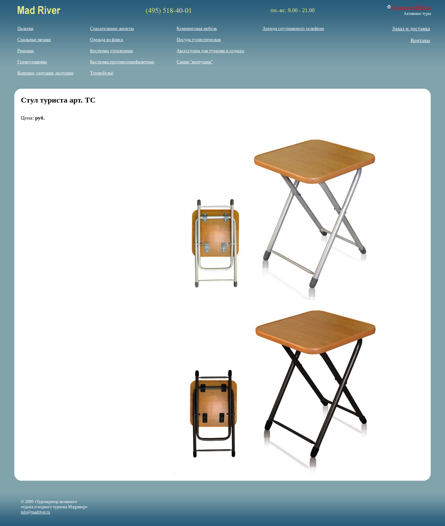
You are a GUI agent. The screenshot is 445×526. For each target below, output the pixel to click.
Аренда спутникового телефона (293, 28)
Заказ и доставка (411, 28)
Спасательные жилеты (112, 28)
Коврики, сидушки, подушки (45, 72)
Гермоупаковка (32, 61)
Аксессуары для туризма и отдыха (210, 50)
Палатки (25, 28)
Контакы (420, 40)
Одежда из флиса (106, 39)
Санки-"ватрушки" (195, 61)
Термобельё (101, 72)
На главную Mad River (411, 7)
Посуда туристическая (199, 39)
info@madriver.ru (35, 512)
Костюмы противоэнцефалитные (122, 61)
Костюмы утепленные (111, 50)
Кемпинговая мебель (197, 28)
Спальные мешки (34, 39)
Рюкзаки (25, 50)
